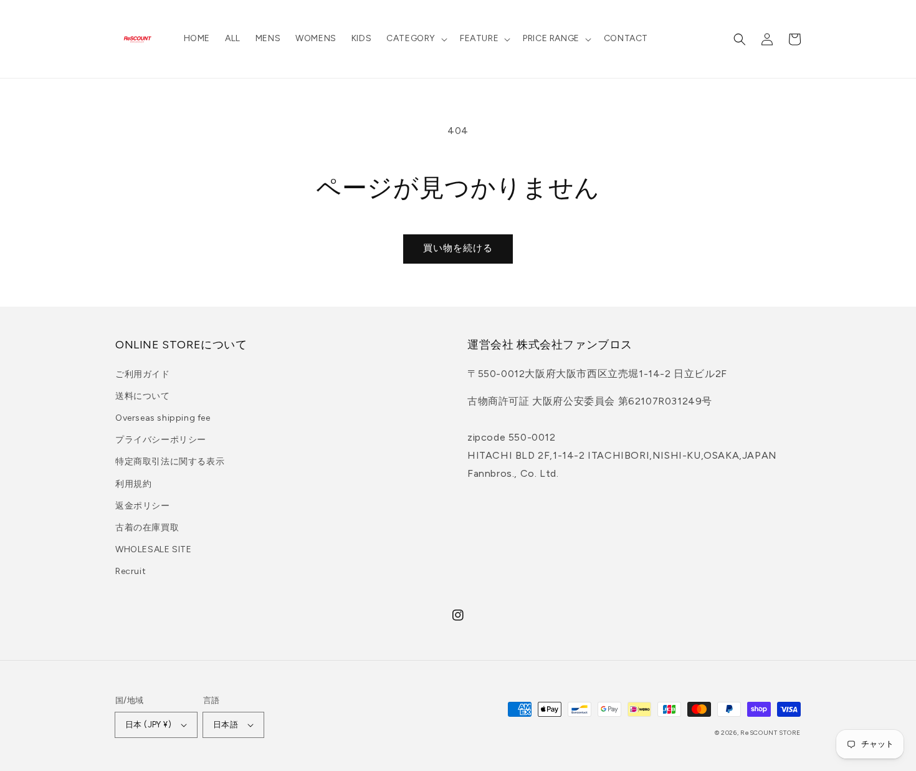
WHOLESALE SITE (153, 549)
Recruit (130, 571)
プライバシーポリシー (160, 439)
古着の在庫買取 (147, 527)
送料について (142, 396)
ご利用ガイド (142, 374)
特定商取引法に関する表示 (169, 461)
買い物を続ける (458, 248)
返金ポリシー (142, 505)
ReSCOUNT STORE (770, 733)
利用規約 (133, 484)
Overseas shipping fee (163, 418)
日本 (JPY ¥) (148, 724)
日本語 (225, 724)
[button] (415, 39)
